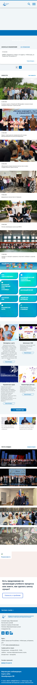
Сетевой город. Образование (9, 621)
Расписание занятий (7, 623)
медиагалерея (31, 447)
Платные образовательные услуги (11, 627)
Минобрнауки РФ (7, 676)
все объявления (25, 47)
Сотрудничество (5, 629)
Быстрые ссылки (7, 610)
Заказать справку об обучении (10, 625)
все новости (32, 75)
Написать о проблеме (13, 595)
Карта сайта (5, 674)
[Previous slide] (16, 67)
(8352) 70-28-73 (6, 663)
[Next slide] (20, 67)
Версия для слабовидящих (11, 671)
